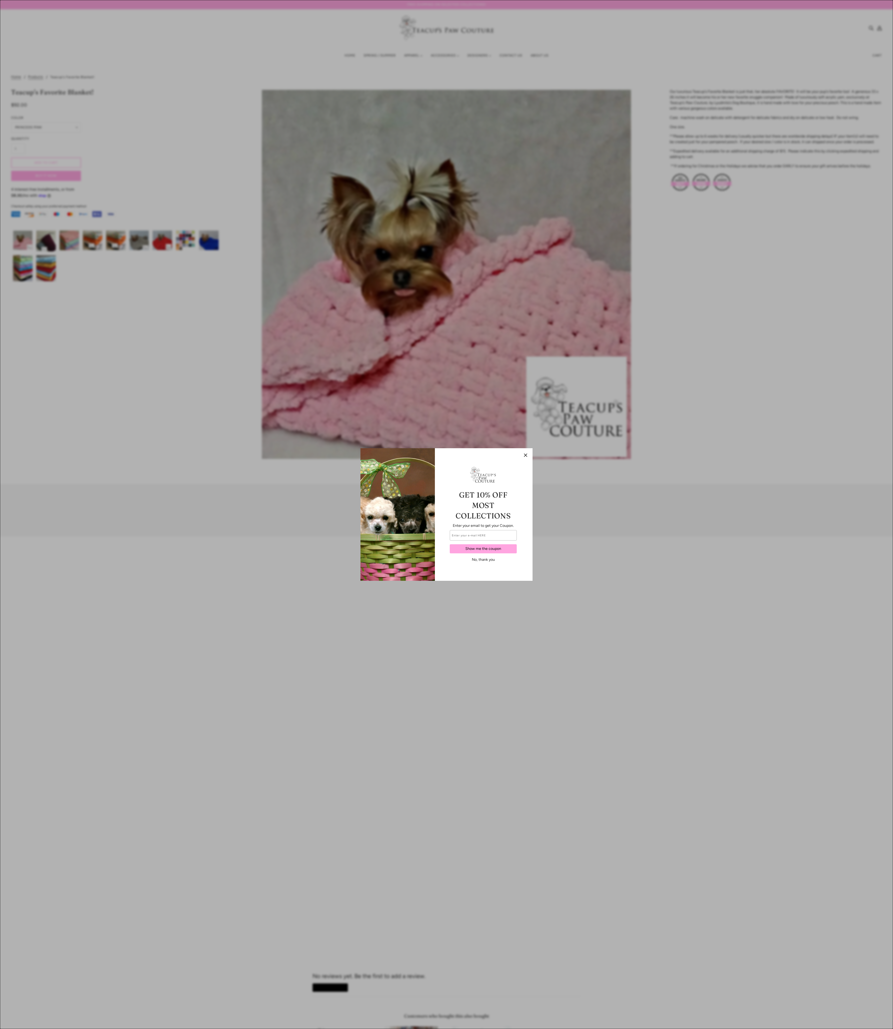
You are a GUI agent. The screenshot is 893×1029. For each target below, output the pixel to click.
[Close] (525, 455)
